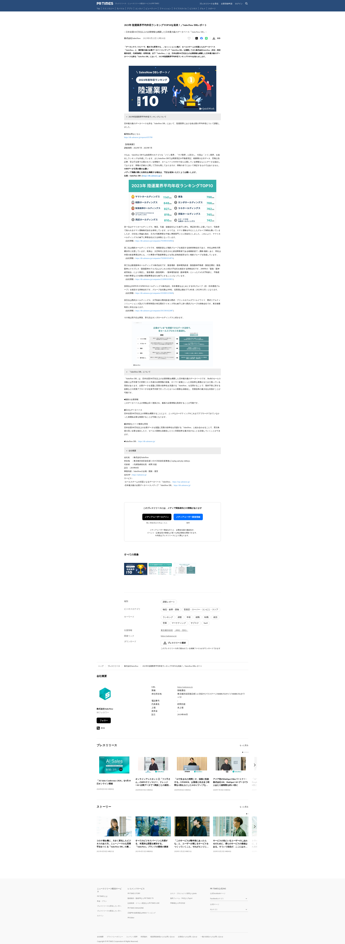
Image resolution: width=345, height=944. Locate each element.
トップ (101, 666)
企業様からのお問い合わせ (187, 937)
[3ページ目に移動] (245, 752)
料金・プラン (102, 901)
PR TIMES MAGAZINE (136, 908)
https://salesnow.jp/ (139, 475)
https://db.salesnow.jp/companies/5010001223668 (154, 293)
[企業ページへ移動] (105, 694)
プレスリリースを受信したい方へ (109, 906)
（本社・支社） (181, 630)
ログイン (239, 3)
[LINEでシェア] (206, 38)
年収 (189, 617)
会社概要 (100, 937)
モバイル (120, 8)
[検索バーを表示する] (246, 3)
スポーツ (212, 8)
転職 (206, 617)
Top (98, 8)
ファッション (165, 8)
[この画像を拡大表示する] (135, 569)
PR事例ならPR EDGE (177, 903)
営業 (165, 623)
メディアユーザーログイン (157, 517)
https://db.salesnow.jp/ (151, 176)
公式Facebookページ (217, 893)
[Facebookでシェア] (201, 38)
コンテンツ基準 (131, 937)
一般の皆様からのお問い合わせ (212, 937)
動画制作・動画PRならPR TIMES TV (140, 898)
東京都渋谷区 (167, 630)
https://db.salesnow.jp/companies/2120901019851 (154, 279)
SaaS (206, 623)
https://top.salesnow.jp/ (181, 482)
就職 (198, 617)
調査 (180, 617)
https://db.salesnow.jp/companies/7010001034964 (154, 241)
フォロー (104, 720)
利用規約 (144, 937)
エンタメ (139, 8)
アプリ (130, 8)
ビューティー (151, 8)
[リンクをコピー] (219, 38)
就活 (215, 617)
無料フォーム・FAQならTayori (181, 898)
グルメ (202, 8)
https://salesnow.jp (185, 687)
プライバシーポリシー (115, 937)
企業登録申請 (226, 3)
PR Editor (131, 918)
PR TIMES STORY (134, 893)
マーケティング (179, 623)
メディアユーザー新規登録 (188, 517)
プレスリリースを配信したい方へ (109, 911)
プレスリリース (114, 666)
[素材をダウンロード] (214, 38)
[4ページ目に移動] (246, 752)
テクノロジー (108, 8)
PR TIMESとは (102, 896)
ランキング (168, 617)
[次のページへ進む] (255, 765)
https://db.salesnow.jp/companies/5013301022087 (154, 311)
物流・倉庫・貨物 (171, 609)
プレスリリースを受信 (208, 3)
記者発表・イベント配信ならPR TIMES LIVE (143, 903)
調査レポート (169, 602)
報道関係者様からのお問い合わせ (162, 937)
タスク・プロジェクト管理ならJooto (183, 893)
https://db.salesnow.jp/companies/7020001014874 (154, 258)
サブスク (195, 623)
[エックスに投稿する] (196, 38)
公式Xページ (214, 904)
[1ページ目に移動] (242, 752)
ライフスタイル (180, 8)
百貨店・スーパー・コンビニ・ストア (201, 609)
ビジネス (193, 8)
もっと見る (244, 745)
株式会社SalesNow (131, 666)
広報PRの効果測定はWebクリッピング (142, 913)
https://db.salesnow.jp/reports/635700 (138, 137)
